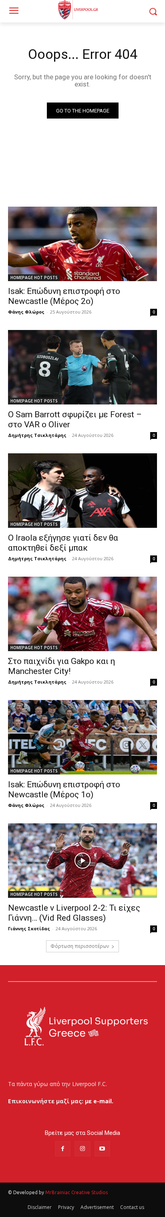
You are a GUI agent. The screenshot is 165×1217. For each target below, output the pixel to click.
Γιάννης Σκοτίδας (29, 928)
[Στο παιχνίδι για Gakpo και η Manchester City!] (82, 614)
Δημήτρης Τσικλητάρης (37, 435)
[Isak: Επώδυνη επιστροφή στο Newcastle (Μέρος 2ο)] (82, 244)
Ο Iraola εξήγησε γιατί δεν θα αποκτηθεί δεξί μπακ (63, 543)
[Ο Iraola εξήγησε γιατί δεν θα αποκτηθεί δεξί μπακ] (82, 490)
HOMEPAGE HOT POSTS (34, 277)
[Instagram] (82, 1149)
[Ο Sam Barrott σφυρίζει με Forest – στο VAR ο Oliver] (82, 367)
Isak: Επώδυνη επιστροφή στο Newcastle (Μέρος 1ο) (64, 789)
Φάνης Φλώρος (26, 312)
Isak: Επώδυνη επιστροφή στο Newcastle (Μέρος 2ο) (64, 296)
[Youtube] (102, 1149)
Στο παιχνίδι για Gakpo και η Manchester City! (61, 666)
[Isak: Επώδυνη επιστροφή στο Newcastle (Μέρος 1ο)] (82, 737)
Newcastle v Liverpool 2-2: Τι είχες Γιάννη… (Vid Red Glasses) (74, 913)
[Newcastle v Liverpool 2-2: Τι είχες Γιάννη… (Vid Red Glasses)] (82, 860)
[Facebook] (62, 1149)
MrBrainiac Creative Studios (76, 1192)
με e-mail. (99, 1101)
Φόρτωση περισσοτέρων (79, 946)
